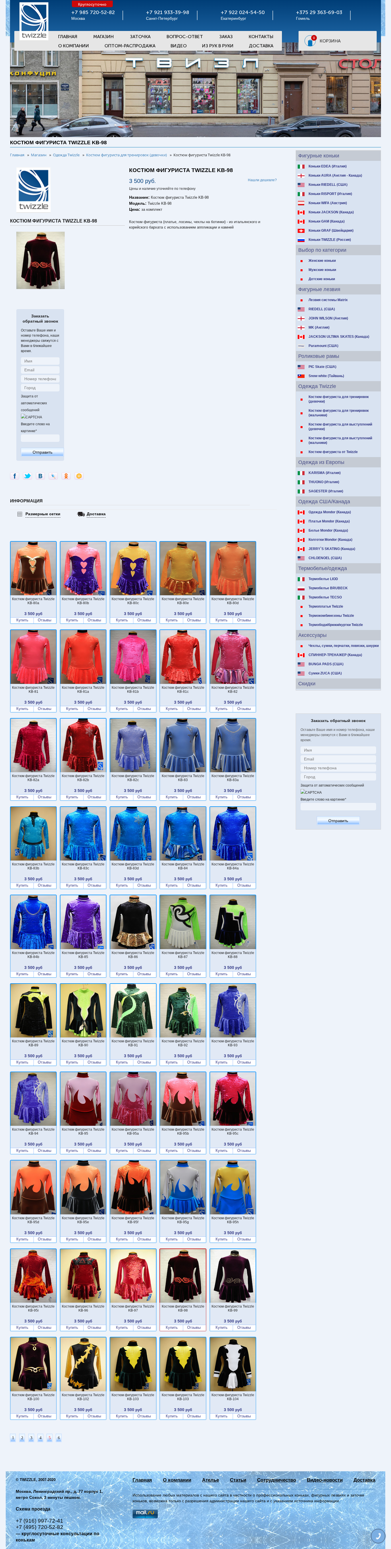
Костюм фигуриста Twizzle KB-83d (133, 866)
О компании (177, 1480)
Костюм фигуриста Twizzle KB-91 (133, 1043)
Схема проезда (33, 1509)
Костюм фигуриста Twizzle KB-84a (233, 866)
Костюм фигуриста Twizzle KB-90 (83, 1043)
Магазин (103, 36)
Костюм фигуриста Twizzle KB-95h (233, 1220)
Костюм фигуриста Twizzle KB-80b (83, 601)
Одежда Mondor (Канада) (330, 512)
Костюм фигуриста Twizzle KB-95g (183, 1220)
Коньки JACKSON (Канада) (331, 212)
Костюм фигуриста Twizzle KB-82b (83, 778)
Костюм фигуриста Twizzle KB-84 (183, 866)
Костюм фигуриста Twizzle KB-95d (33, 1220)
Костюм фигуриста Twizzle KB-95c (233, 1131)
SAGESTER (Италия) (326, 491)
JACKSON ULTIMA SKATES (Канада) (339, 337)
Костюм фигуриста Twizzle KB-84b (33, 955)
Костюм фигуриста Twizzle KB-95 (83, 1131)
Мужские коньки (322, 270)
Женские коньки (322, 261)
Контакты (261, 36)
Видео (179, 45)
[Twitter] (27, 476)
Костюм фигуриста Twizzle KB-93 (233, 1043)
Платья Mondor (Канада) (329, 521)
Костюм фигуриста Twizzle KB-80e (183, 601)
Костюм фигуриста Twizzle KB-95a (133, 1131)
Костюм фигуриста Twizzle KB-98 (183, 1308)
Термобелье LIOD (323, 579)
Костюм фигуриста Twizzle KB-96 (83, 1308)
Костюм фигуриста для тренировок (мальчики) (339, 413)
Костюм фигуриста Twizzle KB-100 (33, 1397)
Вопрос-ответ (185, 36)
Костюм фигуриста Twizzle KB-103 (133, 1397)
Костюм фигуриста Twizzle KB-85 (83, 955)
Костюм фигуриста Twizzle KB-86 (133, 955)
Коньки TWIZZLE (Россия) (330, 240)
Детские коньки (322, 279)
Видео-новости (325, 1480)
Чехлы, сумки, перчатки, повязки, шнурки (344, 646)
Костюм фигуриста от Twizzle (333, 452)
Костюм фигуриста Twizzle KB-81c (183, 690)
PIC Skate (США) (322, 367)
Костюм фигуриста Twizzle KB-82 (233, 690)
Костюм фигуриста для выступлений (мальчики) (340, 440)
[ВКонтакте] (40, 476)
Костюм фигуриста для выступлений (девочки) (340, 426)
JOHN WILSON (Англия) (328, 318)
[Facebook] (14, 476)
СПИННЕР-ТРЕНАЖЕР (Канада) (335, 655)
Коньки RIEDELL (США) (328, 185)
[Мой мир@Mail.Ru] (79, 476)
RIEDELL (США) (322, 309)
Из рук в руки (218, 45)
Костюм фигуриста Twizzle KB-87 (183, 955)
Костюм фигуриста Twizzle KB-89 (33, 1043)
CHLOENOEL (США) (325, 558)
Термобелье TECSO (325, 597)
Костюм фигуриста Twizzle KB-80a (33, 601)
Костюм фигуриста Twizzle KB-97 (133, 1308)
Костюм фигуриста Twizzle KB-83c (83, 866)
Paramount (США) (323, 346)
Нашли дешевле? (262, 180)
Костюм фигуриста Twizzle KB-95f (133, 1220)
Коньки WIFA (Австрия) (328, 203)
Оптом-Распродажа (129, 45)
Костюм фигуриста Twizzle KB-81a (83, 690)
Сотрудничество (276, 1480)
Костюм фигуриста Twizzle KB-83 (183, 778)
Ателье (210, 1480)
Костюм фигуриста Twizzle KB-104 (233, 1397)
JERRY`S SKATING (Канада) (332, 549)
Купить (22, 620)
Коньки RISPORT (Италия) (330, 194)
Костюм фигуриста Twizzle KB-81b (133, 690)
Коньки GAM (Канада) (327, 221)
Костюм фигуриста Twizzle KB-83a (233, 778)
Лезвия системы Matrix (328, 300)
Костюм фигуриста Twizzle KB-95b (183, 1131)
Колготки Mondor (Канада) (330, 540)
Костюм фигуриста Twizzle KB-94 (33, 1131)
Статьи (238, 1480)
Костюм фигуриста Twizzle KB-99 (233, 1308)
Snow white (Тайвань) (326, 376)
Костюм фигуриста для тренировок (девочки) (339, 399)
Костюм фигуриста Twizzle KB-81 (33, 690)
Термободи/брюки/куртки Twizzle (336, 625)
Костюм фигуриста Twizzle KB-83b (33, 866)
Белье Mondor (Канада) (328, 530)
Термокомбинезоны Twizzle (331, 616)
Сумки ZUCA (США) (325, 673)
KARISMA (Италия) (325, 473)
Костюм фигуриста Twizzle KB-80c (133, 601)
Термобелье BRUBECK (328, 588)
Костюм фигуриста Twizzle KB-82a (33, 778)
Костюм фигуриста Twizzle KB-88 (233, 955)
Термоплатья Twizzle (326, 606)
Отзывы (44, 620)
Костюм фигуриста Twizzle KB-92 (183, 1043)
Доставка (261, 45)
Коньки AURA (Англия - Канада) (335, 175)
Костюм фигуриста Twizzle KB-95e (83, 1220)
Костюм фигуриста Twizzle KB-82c (133, 778)
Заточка (140, 36)
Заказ (226, 36)
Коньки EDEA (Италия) (328, 166)
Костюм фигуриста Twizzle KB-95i (33, 1308)
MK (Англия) (319, 327)
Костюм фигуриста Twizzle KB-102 (83, 1397)
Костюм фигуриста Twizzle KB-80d (233, 601)
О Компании (73, 45)
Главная (67, 36)
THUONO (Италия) (324, 482)
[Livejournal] (53, 476)
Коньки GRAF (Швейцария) (331, 231)
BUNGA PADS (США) (326, 664)
